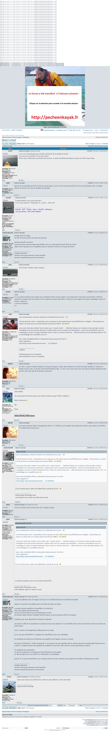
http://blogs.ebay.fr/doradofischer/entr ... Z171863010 (38, 343)
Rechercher (104, 130)
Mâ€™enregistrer (17, 130)
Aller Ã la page (90, 143)
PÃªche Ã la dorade (9, 140)
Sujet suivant (104, 146)
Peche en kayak (16, 137)
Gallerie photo (88, 130)
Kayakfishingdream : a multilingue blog (55, 130)
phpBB (50, 729)
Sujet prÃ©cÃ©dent (93, 146)
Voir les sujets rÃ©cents (20, 135)
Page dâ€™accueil (75, 130)
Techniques (25, 137)
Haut (3, 180)
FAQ (96, 130)
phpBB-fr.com (57, 730)
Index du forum (6, 137)
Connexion (6, 130)
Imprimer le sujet (7, 146)
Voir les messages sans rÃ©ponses (8, 135)
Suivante (105, 143)
